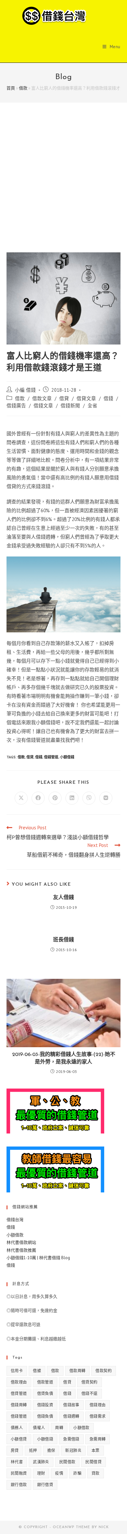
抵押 (33, 1450)
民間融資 (19, 1473)
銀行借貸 (45, 1484)
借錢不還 (89, 1393)
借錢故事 (71, 1404)
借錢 (108, 398)
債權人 (39, 1427)
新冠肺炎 (73, 1450)
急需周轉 (98, 1439)
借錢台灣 (15, 1219)
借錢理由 (98, 1404)
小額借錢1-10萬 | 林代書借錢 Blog (38, 1257)
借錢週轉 (71, 1416)
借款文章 (42, 398)
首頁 (11, 88)
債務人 (17, 1427)
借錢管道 (51, 757)
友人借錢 (63, 897)
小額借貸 (19, 1439)
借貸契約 (89, 1382)
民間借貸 (93, 1461)
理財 (41, 1473)
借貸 (64, 398)
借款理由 (19, 1382)
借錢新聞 (70, 405)
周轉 (59, 1427)
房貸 (15, 1450)
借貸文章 (86, 398)
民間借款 (67, 1461)
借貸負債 (45, 1393)
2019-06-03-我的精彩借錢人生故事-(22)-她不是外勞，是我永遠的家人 (63, 1058)
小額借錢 (67, 757)
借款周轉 (77, 1370)
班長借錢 (63, 940)
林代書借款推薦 (21, 1250)
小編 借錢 (25, 390)
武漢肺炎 (41, 1461)
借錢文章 (43, 405)
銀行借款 (19, 1484)
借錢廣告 (16, 405)
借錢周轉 (19, 1404)
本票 (96, 1450)
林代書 (17, 1461)
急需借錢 (71, 1439)
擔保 (51, 1450)
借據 (37, 1370)
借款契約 (103, 1370)
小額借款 (15, 1235)
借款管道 (45, 1382)
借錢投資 (45, 1404)
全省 (92, 405)
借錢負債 (45, 1416)
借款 (23, 88)
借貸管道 (19, 1393)
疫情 (59, 1473)
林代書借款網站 (21, 1242)
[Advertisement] (63, 185)
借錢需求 (98, 1416)
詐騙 (77, 1473)
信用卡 (17, 1370)
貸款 (96, 1473)
